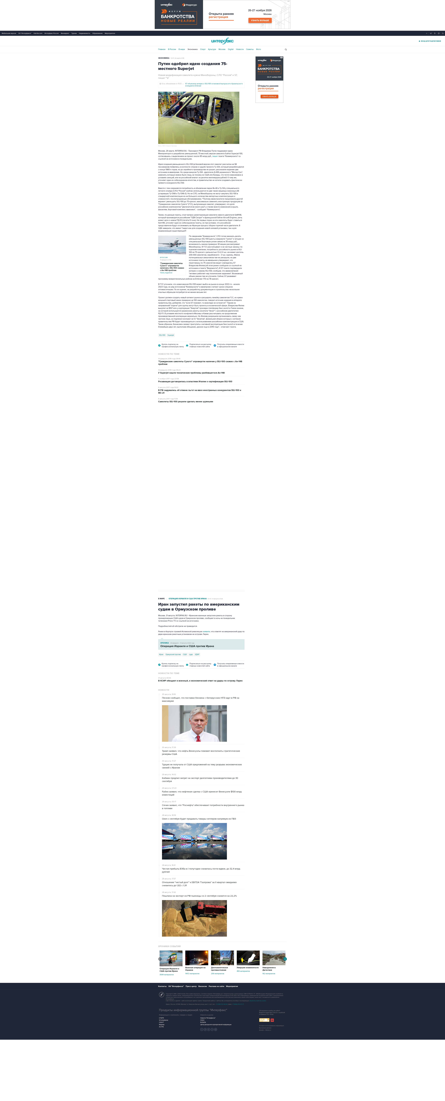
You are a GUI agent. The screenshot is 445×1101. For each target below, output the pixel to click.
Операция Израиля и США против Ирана (188, 599)
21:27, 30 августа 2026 (209, 419)
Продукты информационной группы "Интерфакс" (193, 1010)
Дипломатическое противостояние (219, 969)
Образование (97, 33)
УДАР (197, 654)
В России (172, 49)
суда (191, 654)
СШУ (185, 654)
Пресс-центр (191, 986)
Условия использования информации (271, 1026)
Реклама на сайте (216, 986)
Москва (222, 49)
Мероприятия (110, 33)
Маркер (161, 1025)
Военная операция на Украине (185, 419)
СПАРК (161, 1018)
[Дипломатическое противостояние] (222, 965)
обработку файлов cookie (257, 1001)
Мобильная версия (9, 33)
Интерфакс (222, 41)
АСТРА (161, 1027)
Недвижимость (84, 33)
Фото (258, 49)
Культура (212, 49)
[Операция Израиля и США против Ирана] (171, 966)
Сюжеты (250, 49)
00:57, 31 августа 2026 (215, 599)
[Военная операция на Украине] (196, 965)
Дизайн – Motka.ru (265, 1030)
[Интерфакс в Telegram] (205, 1029)
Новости (240, 49)
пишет (215, 156)
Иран (161, 654)
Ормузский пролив (173, 654)
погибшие (187, 517)
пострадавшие (199, 517)
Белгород (163, 517)
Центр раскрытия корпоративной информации (215, 1025)
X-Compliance (163, 1020)
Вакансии (202, 986)
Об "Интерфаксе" (24, 33)
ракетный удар (175, 517)
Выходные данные (265, 1028)
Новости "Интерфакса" (207, 1018)
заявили (206, 631)
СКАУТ (161, 1022)
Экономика (193, 49)
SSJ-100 (162, 335)
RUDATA (203, 1022)
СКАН (202, 1020)
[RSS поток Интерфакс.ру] (212, 1029)
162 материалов (268, 974)
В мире (182, 49)
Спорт (203, 49)
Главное (161, 49)
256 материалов (217, 974)
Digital (231, 49)
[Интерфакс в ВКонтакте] (208, 1029)
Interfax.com (38, 33)
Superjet (171, 335)
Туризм (74, 33)
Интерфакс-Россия (51, 33)
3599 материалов (167, 975)
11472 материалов (192, 974)
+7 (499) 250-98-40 (222, 1004)
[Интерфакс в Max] (215, 1029)
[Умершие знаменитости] (248, 965)
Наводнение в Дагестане (269, 969)
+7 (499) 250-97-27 (238, 1004)
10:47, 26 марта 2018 (177, 58)
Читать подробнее (172, 268)
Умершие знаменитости (248, 968)
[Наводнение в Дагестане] (273, 965)
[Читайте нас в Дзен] (201, 1029)
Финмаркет (65, 33)
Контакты (162, 986)
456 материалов (243, 971)
